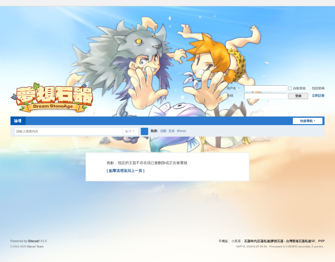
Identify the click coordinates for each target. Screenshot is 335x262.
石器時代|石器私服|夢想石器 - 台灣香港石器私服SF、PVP (284, 241)
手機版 (223, 241)
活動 (163, 131)
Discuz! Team (35, 246)
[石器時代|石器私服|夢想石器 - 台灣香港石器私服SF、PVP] (52, 97)
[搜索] (144, 131)
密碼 (230, 95)
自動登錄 (299, 88)
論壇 (17, 121)
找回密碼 (318, 88)
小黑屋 (236, 241)
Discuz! (34, 241)
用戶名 (231, 88)
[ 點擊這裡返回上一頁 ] (125, 170)
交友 (172, 131)
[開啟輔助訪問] (317, 3)
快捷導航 (306, 121)
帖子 (128, 131)
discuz (181, 131)
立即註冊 (318, 95)
